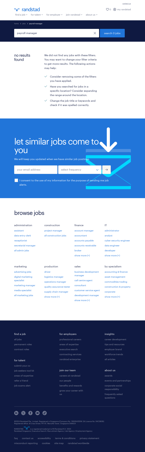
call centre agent (83, 280)
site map (59, 443)
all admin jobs (21, 250)
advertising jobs (22, 271)
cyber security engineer (117, 240)
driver (47, 271)
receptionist (20, 240)
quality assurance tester (57, 286)
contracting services (70, 354)
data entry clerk (22, 235)
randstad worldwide (78, 443)
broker (77, 250)
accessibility (44, 438)
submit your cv (22, 365)
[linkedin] (16, 414)
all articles (110, 359)
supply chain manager (56, 291)
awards (108, 375)
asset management (115, 276)
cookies (46, 443)
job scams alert (22, 385)
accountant (80, 235)
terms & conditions (65, 438)
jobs (24, 23)
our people (65, 380)
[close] (94, 33)
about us (90, 14)
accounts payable (84, 240)
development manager (86, 295)
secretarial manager (25, 245)
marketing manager (24, 285)
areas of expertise (23, 375)
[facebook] (30, 414)
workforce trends (114, 354)
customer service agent (87, 290)
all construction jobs (55, 235)
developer (110, 250)
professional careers (70, 339)
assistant (19, 230)
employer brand (113, 349)
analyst (108, 235)
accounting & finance (116, 271)
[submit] (106, 169)
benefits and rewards (70, 385)
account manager (84, 230)
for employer (53, 14)
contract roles (21, 349)
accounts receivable (85, 245)
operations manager (55, 281)
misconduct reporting (26, 443)
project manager (53, 230)
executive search (68, 349)
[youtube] (37, 414)
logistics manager (53, 276)
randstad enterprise (70, 359)
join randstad (73, 14)
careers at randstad (69, 375)
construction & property (118, 286)
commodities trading (116, 281)
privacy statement (89, 438)
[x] (23, 414)
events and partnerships (118, 380)
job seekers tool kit (24, 370)
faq (16, 438)
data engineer (112, 245)
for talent (36, 14)
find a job (20, 14)
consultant (80, 285)
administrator (112, 230)
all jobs (18, 339)
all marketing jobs (23, 295)
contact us (126, 3)
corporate (110, 291)
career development (115, 339)
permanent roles (23, 344)
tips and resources (114, 344)
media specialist (22, 290)
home (16, 23)
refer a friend (21, 380)
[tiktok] (44, 414)
